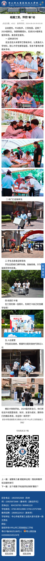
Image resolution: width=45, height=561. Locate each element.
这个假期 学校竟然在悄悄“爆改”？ (24, 486)
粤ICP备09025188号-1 (12, 531)
